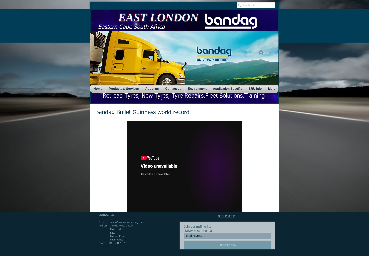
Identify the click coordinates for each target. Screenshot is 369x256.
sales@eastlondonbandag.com (126, 222)
